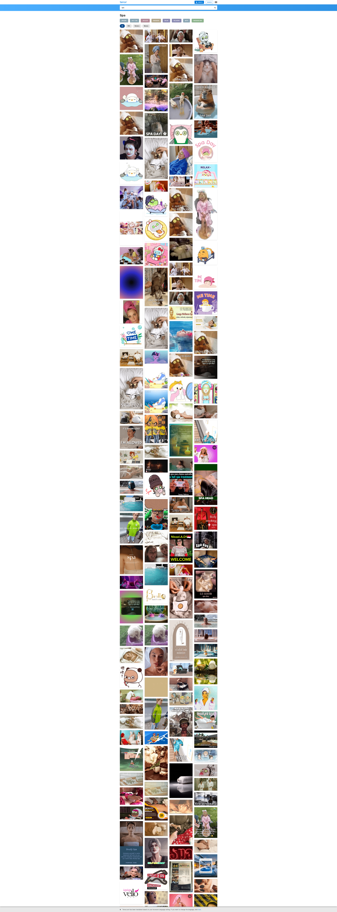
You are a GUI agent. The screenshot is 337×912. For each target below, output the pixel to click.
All (122, 26)
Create (200, 2)
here (199, 909)
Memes (146, 26)
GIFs (128, 26)
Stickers (137, 26)
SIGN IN (209, 2)
